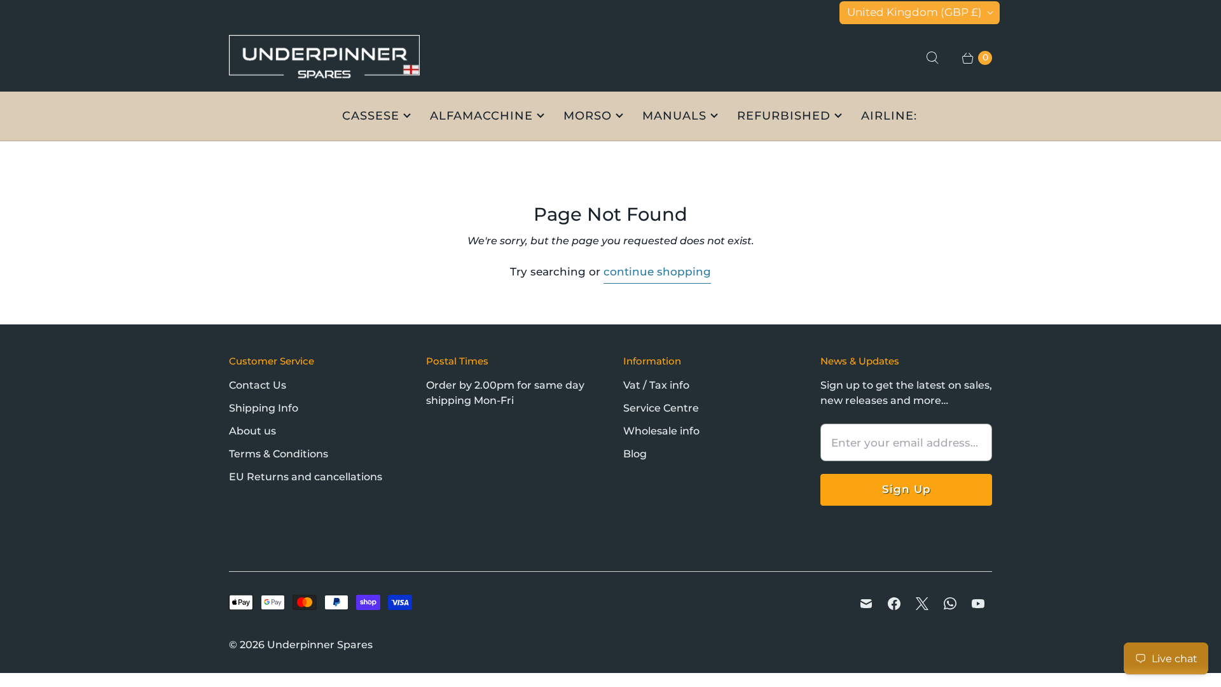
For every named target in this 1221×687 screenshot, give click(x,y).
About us (252, 431)
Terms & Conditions (278, 454)
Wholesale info (661, 431)
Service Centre (661, 408)
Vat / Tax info (656, 385)
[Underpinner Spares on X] (922, 603)
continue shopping (657, 271)
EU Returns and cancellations (305, 477)
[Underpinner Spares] (324, 58)
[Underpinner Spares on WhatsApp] (950, 603)
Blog (635, 454)
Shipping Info (263, 408)
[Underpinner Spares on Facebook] (894, 603)
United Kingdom (914, 12)
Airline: (889, 116)
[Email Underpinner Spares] (866, 603)
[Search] (932, 58)
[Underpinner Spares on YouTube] (978, 603)
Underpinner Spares (320, 645)
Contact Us (257, 385)
